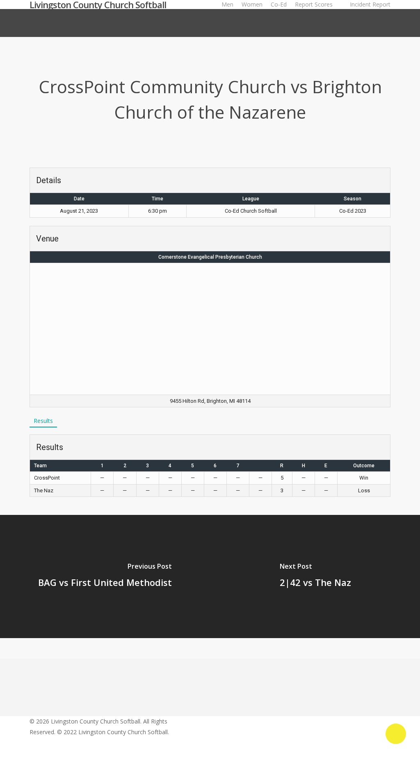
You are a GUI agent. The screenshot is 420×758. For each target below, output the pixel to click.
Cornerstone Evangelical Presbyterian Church (210, 257)
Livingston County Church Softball (98, 4)
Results (43, 421)
